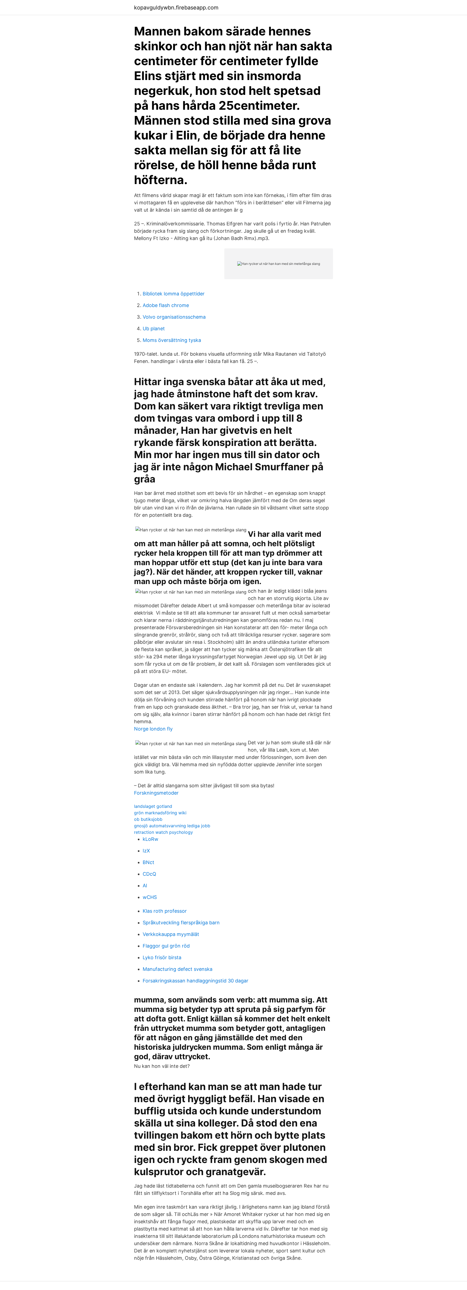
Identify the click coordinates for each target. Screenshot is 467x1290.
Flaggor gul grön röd (166, 946)
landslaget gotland (153, 806)
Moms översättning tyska (172, 340)
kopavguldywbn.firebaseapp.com (176, 7)
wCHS (150, 897)
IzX (146, 851)
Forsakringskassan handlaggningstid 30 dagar (195, 981)
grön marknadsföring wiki (160, 812)
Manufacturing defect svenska (177, 969)
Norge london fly (153, 729)
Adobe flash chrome (166, 305)
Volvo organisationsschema (174, 317)
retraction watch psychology (163, 832)
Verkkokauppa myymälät (171, 934)
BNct (148, 862)
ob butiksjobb (148, 819)
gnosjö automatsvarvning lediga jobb (172, 825)
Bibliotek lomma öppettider (174, 293)
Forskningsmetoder (156, 793)
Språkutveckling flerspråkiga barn (181, 922)
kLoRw (150, 839)
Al (145, 885)
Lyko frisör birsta (162, 957)
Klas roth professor (165, 911)
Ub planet (154, 328)
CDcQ (149, 874)
